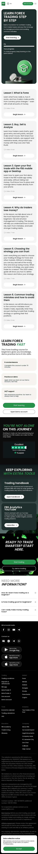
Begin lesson (18, 114)
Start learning (11, 37)
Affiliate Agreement (8, 823)
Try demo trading (19, 568)
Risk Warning (5, 813)
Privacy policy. (9, 844)
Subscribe (11, 525)
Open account (28, 3)
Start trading (19, 562)
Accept (19, 849)
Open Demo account (19, 412)
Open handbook (13, 497)
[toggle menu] (35, 4)
